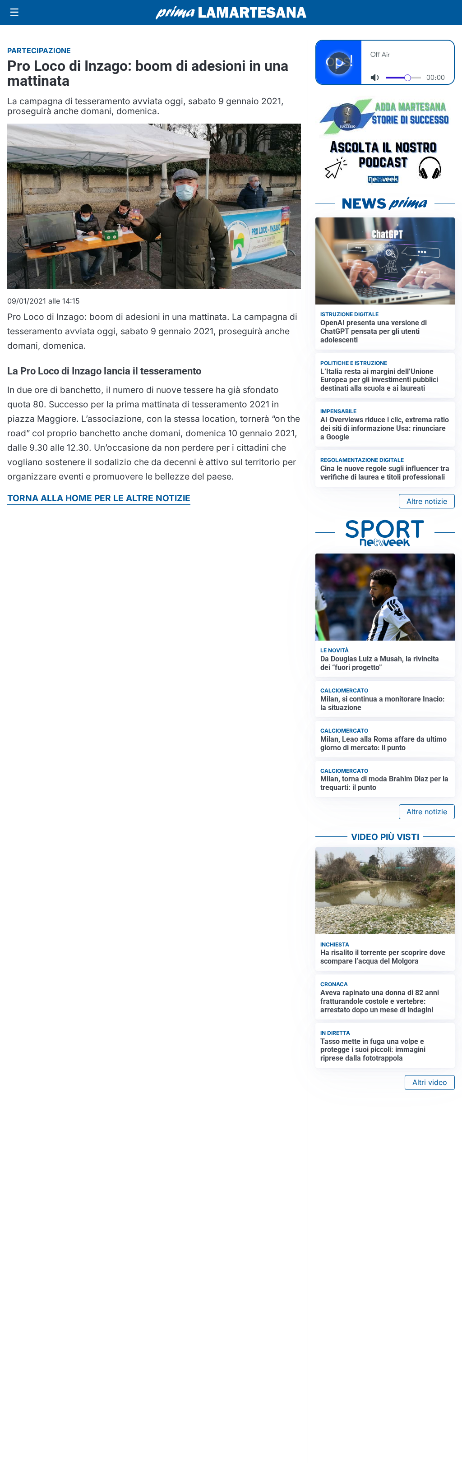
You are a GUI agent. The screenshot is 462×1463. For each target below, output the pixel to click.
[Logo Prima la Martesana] (231, 12)
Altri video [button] (429, 1082)
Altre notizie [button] (427, 501)
